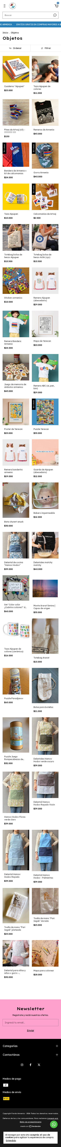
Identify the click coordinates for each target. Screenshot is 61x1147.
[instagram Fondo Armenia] (22, 1064)
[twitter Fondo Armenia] (39, 1064)
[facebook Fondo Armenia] (30, 1064)
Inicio (5, 32)
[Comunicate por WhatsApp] (54, 1124)
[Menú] (5, 6)
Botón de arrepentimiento (30, 1122)
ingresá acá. (52, 1118)
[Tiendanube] (30, 1126)
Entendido (11, 1140)
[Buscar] (55, 15)
